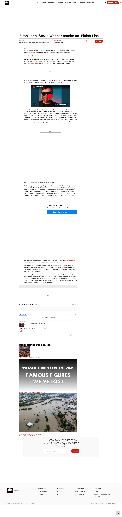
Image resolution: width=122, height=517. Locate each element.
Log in (71, 304)
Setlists (82, 2)
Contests (51, 2)
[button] (61, 33)
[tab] (23, 314)
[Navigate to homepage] (10, 3)
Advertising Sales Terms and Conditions (102, 495)
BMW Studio (90, 2)
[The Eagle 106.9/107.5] (12, 492)
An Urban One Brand (111, 503)
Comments (88, 42)
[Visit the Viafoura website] (74, 335)
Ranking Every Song (71, 2)
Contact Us (59, 491)
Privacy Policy (42, 488)
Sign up (74, 304)
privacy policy (58, 453)
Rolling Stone (34, 63)
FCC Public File (79, 494)
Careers (96, 491)
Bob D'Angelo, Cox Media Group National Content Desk (35, 42)
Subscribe (75, 451)
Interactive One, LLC (20, 503)
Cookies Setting (79, 488)
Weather (60, 2)
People (51, 262)
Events (44, 2)
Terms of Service (42, 491)
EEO (57, 494)
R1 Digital (40, 494)
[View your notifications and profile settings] (105, 2)
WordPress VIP (100, 503)
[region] (48, 319)
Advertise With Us (80, 491)
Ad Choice (98, 488)
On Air (36, 2)
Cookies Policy (60, 488)
